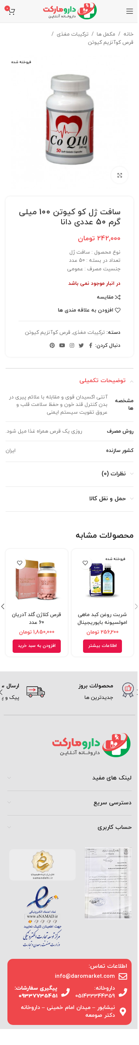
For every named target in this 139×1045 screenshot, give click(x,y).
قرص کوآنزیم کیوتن (110, 42)
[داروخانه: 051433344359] (123, 992)
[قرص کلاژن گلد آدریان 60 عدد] (36, 580)
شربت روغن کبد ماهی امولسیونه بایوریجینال (102, 618)
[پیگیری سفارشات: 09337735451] (65, 992)
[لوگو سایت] (69, 10)
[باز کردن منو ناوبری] (129, 11)
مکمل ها (106, 34)
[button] (37, 646)
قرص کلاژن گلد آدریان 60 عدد (36, 618)
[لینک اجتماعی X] (81, 346)
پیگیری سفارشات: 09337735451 (35, 992)
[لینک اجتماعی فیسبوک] (90, 346)
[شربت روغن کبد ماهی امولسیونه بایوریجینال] (102, 580)
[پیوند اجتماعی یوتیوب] (62, 346)
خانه (128, 34)
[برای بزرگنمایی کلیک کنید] (119, 175)
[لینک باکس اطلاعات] (92, 692)
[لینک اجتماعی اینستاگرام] (71, 346)
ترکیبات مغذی (73, 34)
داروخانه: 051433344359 (95, 992)
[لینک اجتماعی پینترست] (52, 346)
